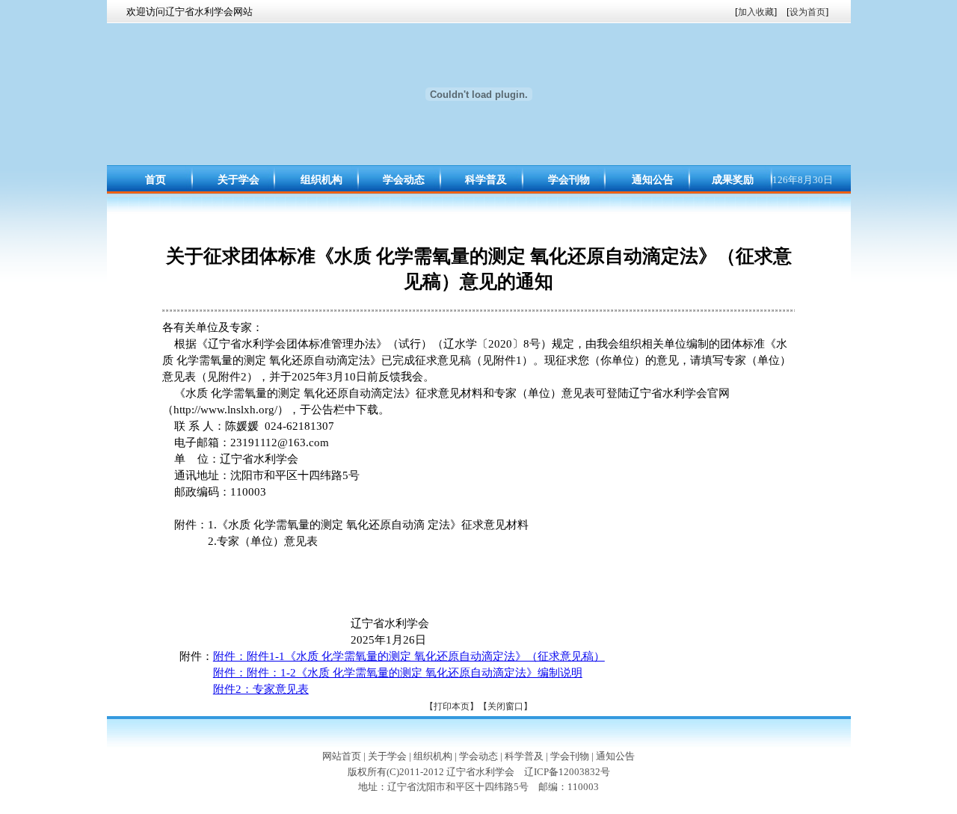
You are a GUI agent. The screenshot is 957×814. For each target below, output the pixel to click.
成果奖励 (733, 179)
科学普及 (486, 179)
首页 (155, 179)
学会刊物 (569, 179)
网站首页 (341, 756)
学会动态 (404, 179)
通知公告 (653, 179)
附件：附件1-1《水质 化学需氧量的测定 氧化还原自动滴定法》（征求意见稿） (409, 656)
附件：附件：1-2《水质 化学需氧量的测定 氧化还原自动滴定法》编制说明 (397, 673)
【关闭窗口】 (505, 706)
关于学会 (238, 179)
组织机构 (321, 179)
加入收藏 (756, 12)
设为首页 (807, 12)
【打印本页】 (451, 706)
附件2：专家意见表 (261, 689)
